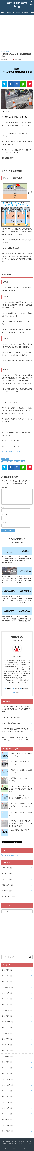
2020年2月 (7, 1068)
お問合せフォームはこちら (10, 451)
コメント (4, 487)
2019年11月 (7, 1079)
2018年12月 (7, 1131)
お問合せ (29, 1143)
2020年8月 (7, 1033)
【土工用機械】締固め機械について (20, 831)
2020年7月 (7, 1039)
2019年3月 (7, 1114)
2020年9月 (7, 1027)
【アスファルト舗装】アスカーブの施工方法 (20, 763)
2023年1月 (7, 976)
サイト (3, 522)
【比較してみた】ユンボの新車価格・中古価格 (20, 755)
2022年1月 (7, 981)
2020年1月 (7, 1073)
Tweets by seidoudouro (9, 855)
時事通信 (11, 1143)
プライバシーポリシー (20, 1143)
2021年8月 (7, 993)
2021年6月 (7, 1004)
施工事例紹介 (16, 12)
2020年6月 (7, 1045)
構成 (23, 461)
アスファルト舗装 (8, 461)
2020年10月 (7, 1022)
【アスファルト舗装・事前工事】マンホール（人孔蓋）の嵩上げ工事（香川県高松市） (20, 823)
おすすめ (6, 873)
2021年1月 (7, 1016)
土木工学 (5, 458)
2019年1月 (7, 1125)
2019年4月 (7, 1108)
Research (25, 12)
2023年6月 (7, 970)
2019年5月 (7, 1102)
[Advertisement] (17, 32)
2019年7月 (7, 1096)
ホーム (2, 12)
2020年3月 (7, 1062)
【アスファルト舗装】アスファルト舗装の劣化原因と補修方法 (20, 797)
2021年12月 (7, 987)
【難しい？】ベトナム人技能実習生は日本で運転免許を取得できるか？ (20, 789)
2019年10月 (7, 1085)
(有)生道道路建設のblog (17, 5)
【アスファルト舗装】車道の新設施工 (20, 814)
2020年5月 (7, 1050)
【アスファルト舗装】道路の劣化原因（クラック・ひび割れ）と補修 (20, 806)
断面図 (17, 461)
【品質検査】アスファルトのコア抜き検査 (20, 779)
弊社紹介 (9, 12)
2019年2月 (7, 1119)
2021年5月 (7, 1010)
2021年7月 (7, 999)
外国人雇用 (7, 885)
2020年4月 (7, 1056)
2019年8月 (7, 1091)
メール (4, 515)
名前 (3, 507)
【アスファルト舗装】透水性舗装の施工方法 (20, 771)
